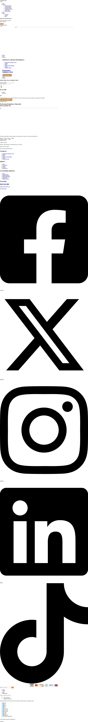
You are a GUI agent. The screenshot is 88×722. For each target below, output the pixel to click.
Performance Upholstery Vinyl (10, 62)
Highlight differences (8, 698)
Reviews (4, 167)
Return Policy (5, 168)
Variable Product (8, 6)
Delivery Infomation (6, 176)
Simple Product (8, 11)
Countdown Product (8, 8)
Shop (3, 3)
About (3, 76)
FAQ (6, 16)
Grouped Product (8, 5)
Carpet (6, 66)
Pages (3, 13)
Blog (3, 12)
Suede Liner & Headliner (9, 65)
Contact (6, 15)
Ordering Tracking (5, 175)
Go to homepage (6, 99)
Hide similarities (7, 697)
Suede (6, 64)
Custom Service (5, 174)
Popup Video (7, 10)
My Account (4, 165)
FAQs (3, 173)
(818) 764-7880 (4, 184)
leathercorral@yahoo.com (5, 186)
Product (3, 4)
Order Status (4, 177)
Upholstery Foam (8, 67)
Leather (6, 63)
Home (3, 55)
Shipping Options (5, 178)
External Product (8, 7)
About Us (7, 14)
